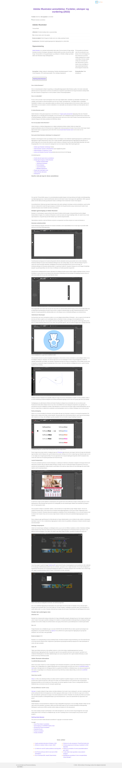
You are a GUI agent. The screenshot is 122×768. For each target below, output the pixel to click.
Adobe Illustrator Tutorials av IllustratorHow (43, 148)
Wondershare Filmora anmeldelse (41, 727)
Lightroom (53, 630)
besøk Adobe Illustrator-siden (66, 129)
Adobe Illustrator (36, 50)
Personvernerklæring (31, 765)
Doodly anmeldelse (38, 732)
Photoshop (60, 452)
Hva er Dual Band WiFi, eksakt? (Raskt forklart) (45, 755)
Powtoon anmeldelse (39, 730)
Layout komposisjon (41, 166)
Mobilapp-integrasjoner (42, 168)
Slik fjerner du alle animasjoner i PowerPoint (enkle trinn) (76, 743)
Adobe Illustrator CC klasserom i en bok (43, 150)
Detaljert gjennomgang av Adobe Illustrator (43, 159)
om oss (17, 765)
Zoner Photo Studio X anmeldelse (41, 724)
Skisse (33, 678)
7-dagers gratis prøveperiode (66, 113)
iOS (54, 565)
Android (50, 565)
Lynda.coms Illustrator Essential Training (43, 152)
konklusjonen (37, 173)
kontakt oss (22, 765)
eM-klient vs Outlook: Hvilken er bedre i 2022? (45, 745)
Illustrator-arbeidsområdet (42, 161)
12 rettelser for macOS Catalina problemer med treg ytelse (48, 748)
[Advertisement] (61, 186)
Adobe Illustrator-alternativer (40, 171)
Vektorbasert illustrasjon (42, 163)
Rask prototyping (40, 165)
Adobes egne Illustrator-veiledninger (42, 146)
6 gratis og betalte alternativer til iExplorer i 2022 (46, 743)
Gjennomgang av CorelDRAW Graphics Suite (44, 725)
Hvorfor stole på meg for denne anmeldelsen (44, 158)
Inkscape (33, 691)
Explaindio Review (38, 729)
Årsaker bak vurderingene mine (41, 170)
